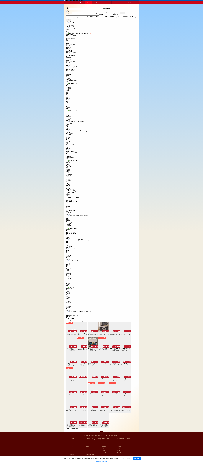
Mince (67, 39)
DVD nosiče (69, 123)
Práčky (68, 220)
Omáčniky (68, 274)
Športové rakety (70, 210)
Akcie (73, 22)
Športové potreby (74, 197)
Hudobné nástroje (84, 240)
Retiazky (68, 47)
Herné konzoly (70, 153)
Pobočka (116, 14)
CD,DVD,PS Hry (82, 121)
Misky (67, 171)
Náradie (76, 187)
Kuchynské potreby (85, 131)
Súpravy (68, 179)
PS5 (67, 127)
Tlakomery (69, 222)
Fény (67, 216)
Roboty (68, 143)
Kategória (68, 13)
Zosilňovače (69, 246)
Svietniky (68, 180)
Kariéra (115, 3)
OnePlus (68, 93)
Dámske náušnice (71, 35)
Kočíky (67, 202)
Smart (67, 237)
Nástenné (68, 234)
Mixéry (68, 137)
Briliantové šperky (71, 34)
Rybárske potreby (71, 207)
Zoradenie (93, 18)
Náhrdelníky (69, 40)
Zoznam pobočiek (78, 3)
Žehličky (68, 225)
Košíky (67, 168)
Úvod (66, 3)
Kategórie (108, 8)
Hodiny (75, 228)
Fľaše (67, 291)
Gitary (67, 241)
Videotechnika (70, 157)
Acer (67, 101)
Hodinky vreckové (71, 233)
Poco (67, 94)
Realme (68, 92)
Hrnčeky (68, 165)
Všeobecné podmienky (101, 3)
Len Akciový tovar (113, 13)
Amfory (68, 261)
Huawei (68, 114)
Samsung (68, 88)
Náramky (68, 42)
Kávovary (68, 134)
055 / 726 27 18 (89, 448)
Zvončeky (68, 184)
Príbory (68, 141)
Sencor (68, 119)
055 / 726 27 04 (121, 448)
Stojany (68, 178)
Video (121, 3)
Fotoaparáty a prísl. (71, 152)
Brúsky (68, 188)
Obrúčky (68, 43)
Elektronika (79, 150)
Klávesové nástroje (71, 243)
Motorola (68, 87)
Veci (67, 31)
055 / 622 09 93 (105, 448)
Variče (67, 147)
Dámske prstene (70, 37)
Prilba (67, 211)
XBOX (67, 124)
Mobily (75, 83)
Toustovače (69, 146)
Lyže (67, 205)
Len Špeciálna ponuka (99, 13)
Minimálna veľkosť (92, 16)
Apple (67, 84)
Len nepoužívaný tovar (116, 18)
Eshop (88, 3)
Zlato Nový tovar (85, 33)
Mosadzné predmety (72, 315)
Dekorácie (69, 162)
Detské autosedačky (71, 201)
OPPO (67, 91)
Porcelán (76, 260)
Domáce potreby (83, 215)
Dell (67, 105)
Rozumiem (137, 458)
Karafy (68, 293)
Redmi (67, 97)
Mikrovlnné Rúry (70, 136)
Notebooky (78, 100)
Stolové (68, 236)
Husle (67, 242)
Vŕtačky (68, 194)
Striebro (68, 30)
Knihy (67, 312)
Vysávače (68, 224)
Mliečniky (68, 273)
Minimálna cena (128, 16)
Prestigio (68, 116)
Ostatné (68, 48)
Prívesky (68, 45)
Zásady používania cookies (101, 461)
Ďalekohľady (69, 200)
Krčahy (68, 169)
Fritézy (68, 132)
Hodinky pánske (70, 232)
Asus (67, 103)
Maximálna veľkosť (110, 16)
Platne (68, 128)
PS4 (67, 125)
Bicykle (68, 199)
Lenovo (68, 107)
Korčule (68, 204)
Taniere (68, 181)
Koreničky (68, 166)
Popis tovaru (129, 13)
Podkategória (87, 13)
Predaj (71, 446)
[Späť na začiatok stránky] (101, 432)
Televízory (69, 155)
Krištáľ (75, 249)
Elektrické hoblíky (71, 191)
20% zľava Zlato (70, 24)
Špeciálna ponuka (79, 28)
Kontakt (128, 3)
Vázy (67, 183)
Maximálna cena (78, 18)
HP (66, 106)
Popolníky (68, 175)
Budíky (68, 229)
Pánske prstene (70, 44)
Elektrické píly (70, 189)
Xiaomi (68, 89)
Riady (67, 142)
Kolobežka (69, 213)
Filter (67, 8)
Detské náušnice (70, 38)
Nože (67, 138)
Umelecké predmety (71, 314)
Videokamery (69, 156)
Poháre (68, 173)
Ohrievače (69, 219)
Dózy (67, 164)
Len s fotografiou (130, 18)
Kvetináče (68, 170)
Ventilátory (69, 223)
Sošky (67, 176)
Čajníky (68, 161)
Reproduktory (70, 245)
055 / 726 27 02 (105, 435)
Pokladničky (69, 174)
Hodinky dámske (70, 231)
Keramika (77, 160)
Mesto (101, 14)
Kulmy (67, 218)
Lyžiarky (68, 206)
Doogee (68, 96)
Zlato (67, 29)
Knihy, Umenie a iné (85, 311)
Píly (67, 193)
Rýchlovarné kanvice (72, 144)
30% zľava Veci (70, 25)
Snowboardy (69, 209)
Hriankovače (69, 133)
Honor (67, 86)
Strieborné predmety (72, 80)
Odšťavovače (69, 139)
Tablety (75, 110)
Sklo (73, 287)
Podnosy (68, 252)
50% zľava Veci (70, 26)
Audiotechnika (70, 151)
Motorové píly (70, 192)
